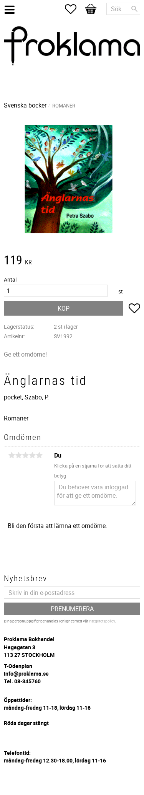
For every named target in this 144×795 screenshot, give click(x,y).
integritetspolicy (102, 621)
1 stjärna (11, 455)
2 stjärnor (18, 455)
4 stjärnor (32, 455)
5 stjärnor (39, 455)
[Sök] (134, 9)
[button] (74, 9)
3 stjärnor (25, 455)
